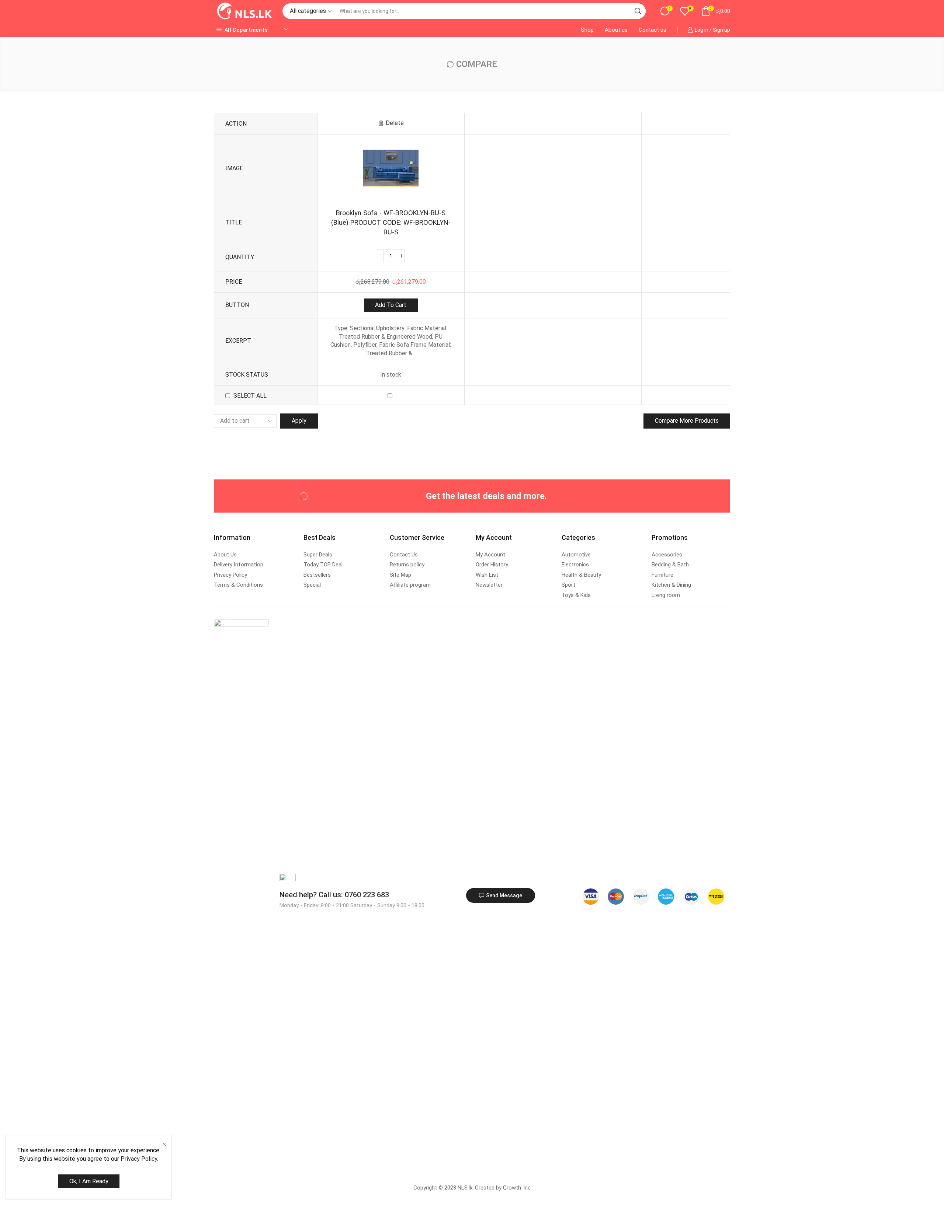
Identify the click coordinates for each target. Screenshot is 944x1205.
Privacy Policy (139, 1158)
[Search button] (638, 11)
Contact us (652, 30)
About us (616, 30)
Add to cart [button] (390, 304)
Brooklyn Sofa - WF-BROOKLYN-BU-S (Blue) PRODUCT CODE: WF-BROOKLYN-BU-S (391, 222)
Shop (587, 30)
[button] (500, 895)
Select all (250, 395)
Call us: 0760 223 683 (334, 894)
